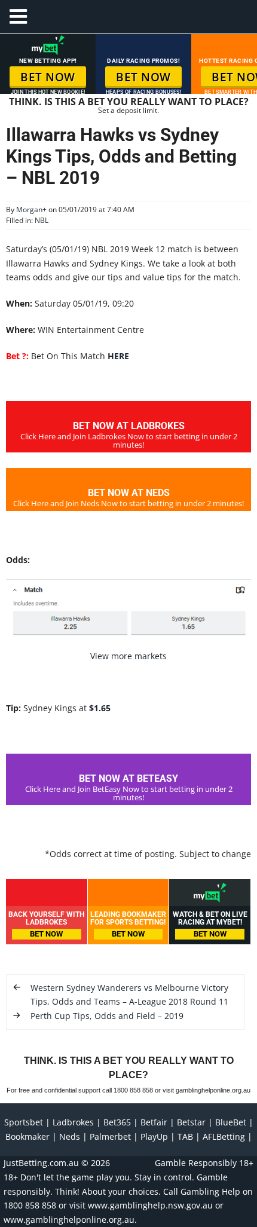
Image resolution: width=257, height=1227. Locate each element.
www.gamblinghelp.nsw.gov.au (150, 1205)
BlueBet (230, 1122)
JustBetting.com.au (41, 1162)
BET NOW (47, 77)
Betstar (191, 1122)
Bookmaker (27, 1136)
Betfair (153, 1122)
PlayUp (154, 1136)
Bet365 (117, 1122)
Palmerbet (110, 1136)
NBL (41, 220)
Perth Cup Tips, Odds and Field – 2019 (106, 1015)
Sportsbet (23, 1122)
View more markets (128, 656)
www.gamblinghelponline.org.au (69, 1219)
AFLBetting (224, 1136)
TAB (185, 1136)
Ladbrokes (73, 1122)
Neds (69, 1136)
